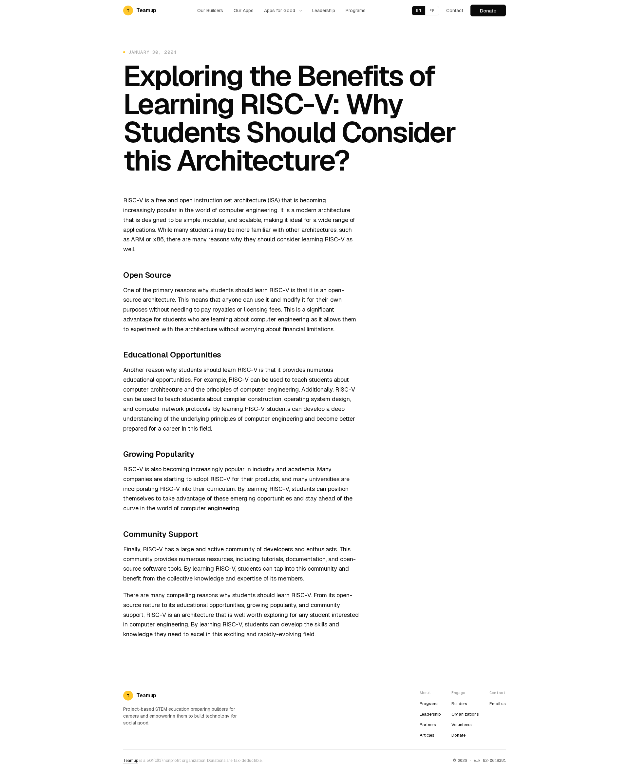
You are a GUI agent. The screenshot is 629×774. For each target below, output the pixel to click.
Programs (356, 10)
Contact (454, 10)
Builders (459, 703)
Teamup (130, 760)
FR (432, 10)
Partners (428, 724)
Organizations (465, 714)
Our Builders (210, 10)
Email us (497, 703)
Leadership (323, 10)
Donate (488, 11)
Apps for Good (279, 10)
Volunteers (461, 724)
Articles (427, 735)
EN (418, 10)
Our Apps (244, 10)
